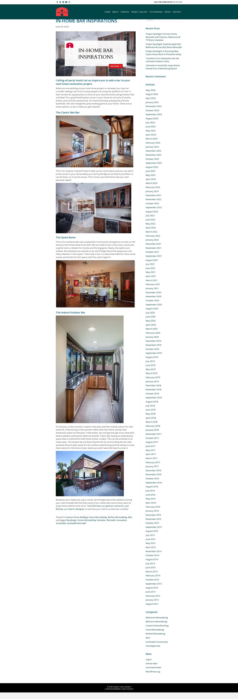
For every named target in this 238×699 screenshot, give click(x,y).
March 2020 (151, 328)
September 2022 (154, 207)
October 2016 (152, 478)
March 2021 (151, 280)
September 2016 (154, 482)
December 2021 (153, 243)
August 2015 (152, 531)
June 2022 (150, 219)
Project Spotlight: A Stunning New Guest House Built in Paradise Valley (163, 53)
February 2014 (153, 575)
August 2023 (152, 167)
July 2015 (150, 535)
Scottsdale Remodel (76, 523)
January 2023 (152, 191)
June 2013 (150, 591)
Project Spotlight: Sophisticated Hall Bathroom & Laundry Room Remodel (164, 46)
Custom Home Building (76, 517)
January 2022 (152, 239)
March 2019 (151, 373)
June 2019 (150, 365)
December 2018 (153, 385)
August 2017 (152, 442)
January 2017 (152, 466)
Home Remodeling (98, 517)
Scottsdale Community (157, 641)
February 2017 (153, 462)
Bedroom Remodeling (156, 621)
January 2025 (152, 102)
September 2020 (154, 304)
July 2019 (150, 361)
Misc (130, 517)
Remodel (110, 520)
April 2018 (151, 417)
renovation (121, 520)
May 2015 (150, 543)
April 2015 (151, 547)
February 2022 (153, 235)
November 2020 (153, 296)
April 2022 (151, 227)
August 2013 (152, 587)
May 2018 (150, 413)
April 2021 (151, 276)
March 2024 (151, 138)
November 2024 (153, 106)
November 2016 (153, 474)
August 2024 (152, 118)
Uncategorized (153, 645)
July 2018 (150, 405)
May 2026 (150, 90)
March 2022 (151, 231)
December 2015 (153, 514)
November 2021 (153, 248)
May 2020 (150, 320)
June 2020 (150, 316)
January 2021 (152, 288)
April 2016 (151, 502)
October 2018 (152, 393)
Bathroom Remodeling (157, 617)
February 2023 (153, 187)
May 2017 (150, 450)
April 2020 (151, 324)
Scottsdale (61, 523)
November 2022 (153, 199)
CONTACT (177, 12)
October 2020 (152, 300)
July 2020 (150, 312)
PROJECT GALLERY (139, 12)
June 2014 (150, 567)
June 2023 (150, 171)
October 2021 (152, 251)
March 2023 (151, 183)
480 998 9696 (177, 2)
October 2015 (152, 523)
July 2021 (150, 264)
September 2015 (154, 527)
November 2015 (153, 519)
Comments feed (153, 667)
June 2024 (150, 126)
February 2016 (153, 506)
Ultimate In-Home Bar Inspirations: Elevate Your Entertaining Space (163, 67)
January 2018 (152, 429)
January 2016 (152, 510)
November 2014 (153, 551)
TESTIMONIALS (156, 12)
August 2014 (152, 559)
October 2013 (152, 579)
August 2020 (152, 308)
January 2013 (152, 599)
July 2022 (150, 215)
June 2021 (150, 268)
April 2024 (151, 134)
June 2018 (150, 409)
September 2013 (154, 583)
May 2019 (150, 369)
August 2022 (152, 211)
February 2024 (153, 142)
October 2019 (152, 349)
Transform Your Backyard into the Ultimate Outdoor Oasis (162, 60)
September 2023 (154, 162)
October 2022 (152, 203)
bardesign (71, 520)
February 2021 (153, 284)
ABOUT (115, 12)
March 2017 (151, 458)
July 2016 (150, 490)
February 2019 (153, 377)
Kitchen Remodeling (117, 517)
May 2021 (150, 272)
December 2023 (153, 150)
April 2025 (151, 98)
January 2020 (152, 336)
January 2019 (152, 381)
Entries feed (151, 663)
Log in (149, 659)
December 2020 (153, 292)
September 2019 (154, 353)
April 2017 (151, 454)
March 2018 (151, 421)
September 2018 (154, 397)
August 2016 (152, 486)
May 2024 (150, 130)
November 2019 (153, 345)
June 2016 (150, 494)
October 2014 (152, 555)
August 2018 (152, 401)
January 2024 (152, 146)
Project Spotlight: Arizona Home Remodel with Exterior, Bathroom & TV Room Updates (163, 36)
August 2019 (152, 357)
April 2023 (151, 179)
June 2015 (150, 539)
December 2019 (153, 340)
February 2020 (153, 332)
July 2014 (150, 563)
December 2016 (153, 470)
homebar (101, 520)
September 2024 (154, 114)
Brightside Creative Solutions (123, 689)
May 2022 (150, 223)
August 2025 (152, 94)
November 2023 (153, 154)
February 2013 (153, 595)
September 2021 (154, 256)
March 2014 (151, 571)
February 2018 (153, 425)
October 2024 (152, 110)
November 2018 (153, 389)
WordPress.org (153, 671)
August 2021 (152, 260)
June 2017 (150, 446)
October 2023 (152, 159)
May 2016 (150, 498)
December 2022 (153, 195)
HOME (107, 12)
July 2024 (150, 122)
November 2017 (153, 434)
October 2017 (152, 438)
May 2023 (150, 175)
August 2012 (152, 603)
